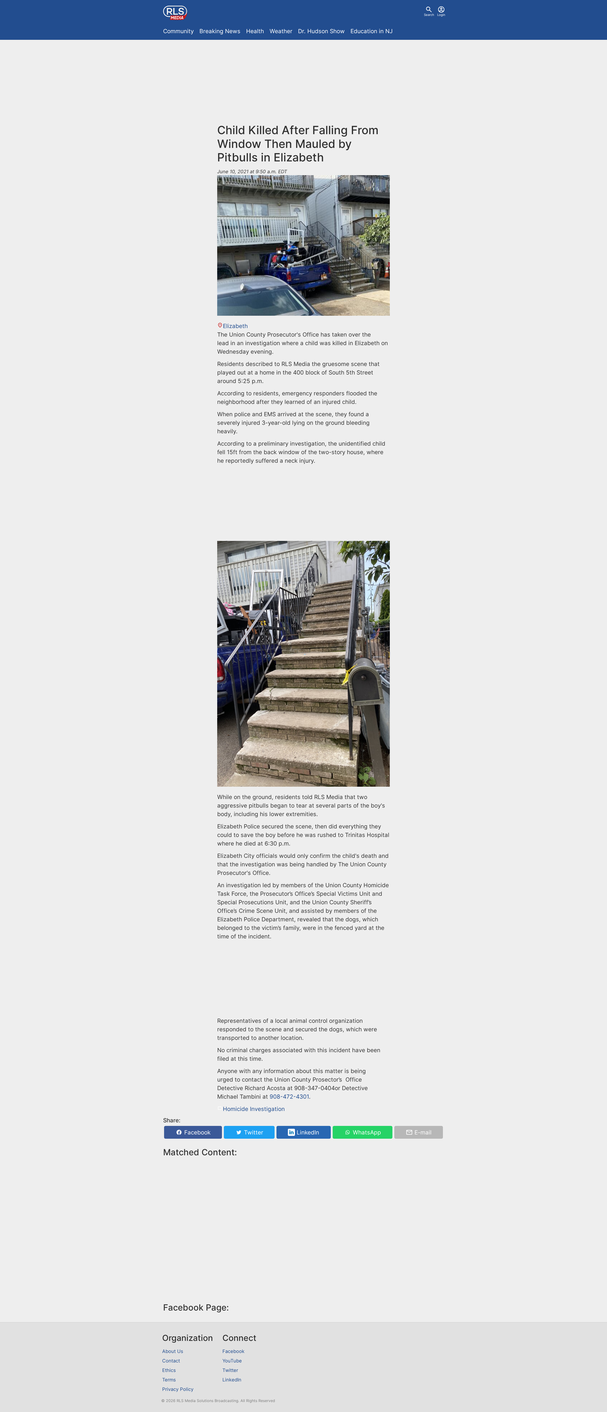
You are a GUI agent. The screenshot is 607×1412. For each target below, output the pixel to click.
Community (178, 31)
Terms (169, 1380)
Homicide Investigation (254, 1109)
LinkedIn (307, 1132)
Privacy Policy (177, 1389)
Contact (171, 1361)
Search (429, 15)
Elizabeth (235, 326)
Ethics (169, 1370)
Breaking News (219, 31)
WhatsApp (366, 1132)
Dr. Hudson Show (321, 31)
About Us (172, 1351)
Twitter (252, 1132)
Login (441, 15)
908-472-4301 (289, 1096)
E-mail (422, 1132)
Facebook (197, 1132)
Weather (281, 31)
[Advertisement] (303, 84)
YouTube (232, 1361)
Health (255, 31)
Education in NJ (371, 31)
